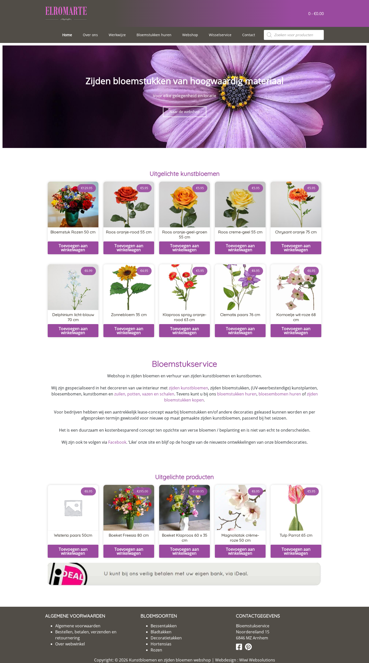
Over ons (90, 34)
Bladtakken (161, 632)
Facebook (117, 442)
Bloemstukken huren (154, 34)
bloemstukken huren (237, 394)
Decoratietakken (166, 638)
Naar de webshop (184, 111)
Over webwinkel (70, 644)
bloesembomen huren (280, 394)
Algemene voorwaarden (77, 626)
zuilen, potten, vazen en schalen (144, 394)
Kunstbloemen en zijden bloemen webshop (170, 660)
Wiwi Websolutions (256, 660)
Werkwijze (117, 34)
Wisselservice (220, 34)
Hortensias (161, 644)
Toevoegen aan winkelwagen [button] (73, 247)
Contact (248, 34)
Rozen (156, 650)
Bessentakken (164, 626)
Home (67, 34)
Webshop (190, 34)
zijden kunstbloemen (188, 388)
